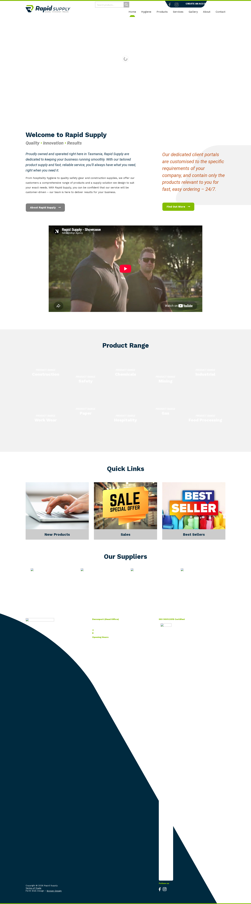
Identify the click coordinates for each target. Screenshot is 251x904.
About (206, 11)
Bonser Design (54, 891)
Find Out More (176, 206)
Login (216, 3)
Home (132, 11)
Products (162, 11)
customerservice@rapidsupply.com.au (114, 633)
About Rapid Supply (43, 207)
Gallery (193, 11)
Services (178, 11)
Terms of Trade (33, 888)
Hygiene (146, 11)
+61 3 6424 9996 (103, 630)
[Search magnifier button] (126, 4)
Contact (220, 11)
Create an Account (198, 3)
